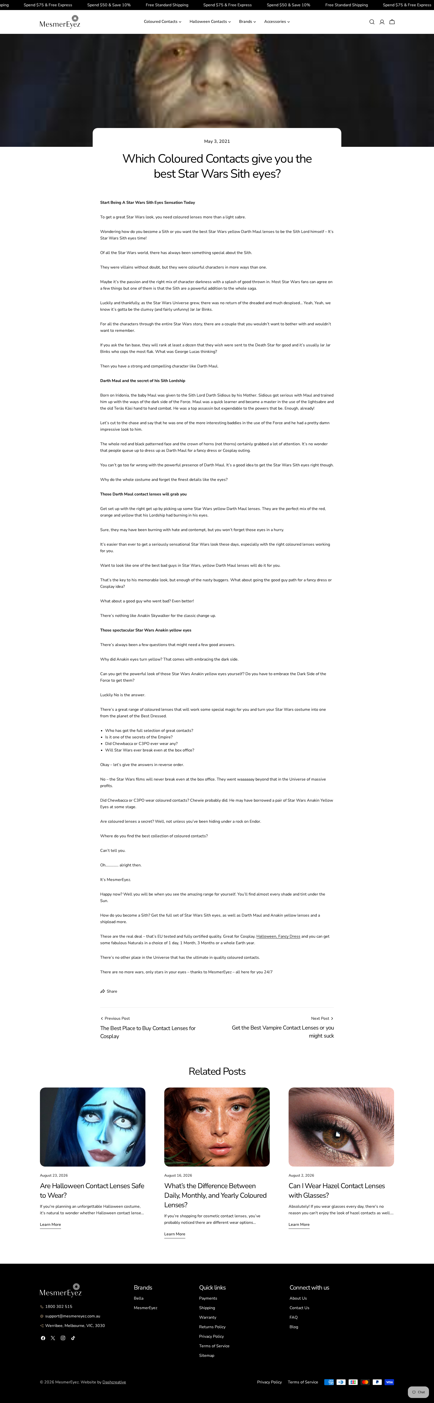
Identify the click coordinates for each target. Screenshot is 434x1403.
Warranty (207, 1317)
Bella (138, 1298)
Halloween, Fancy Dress (278, 936)
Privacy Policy (211, 1336)
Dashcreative (114, 1382)
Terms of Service (214, 1346)
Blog (294, 1327)
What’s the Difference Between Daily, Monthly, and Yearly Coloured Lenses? (215, 1195)
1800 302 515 (58, 1306)
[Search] (372, 22)
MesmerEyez (145, 1308)
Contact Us (299, 1308)
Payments (208, 1298)
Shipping (207, 1308)
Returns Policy (212, 1327)
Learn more (50, 1224)
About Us (298, 1298)
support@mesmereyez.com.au (72, 1316)
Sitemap (206, 1355)
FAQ (294, 1317)
